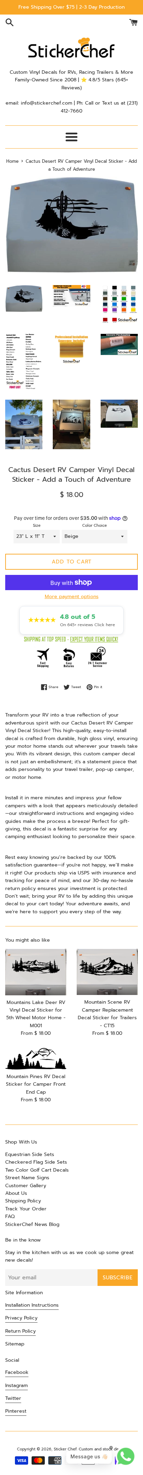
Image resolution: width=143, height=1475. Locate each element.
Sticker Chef (65, 1449)
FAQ (10, 1216)
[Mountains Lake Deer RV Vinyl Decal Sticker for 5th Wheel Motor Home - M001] (35, 972)
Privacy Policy (21, 1318)
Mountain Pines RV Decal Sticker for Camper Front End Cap (36, 1084)
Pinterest (15, 1411)
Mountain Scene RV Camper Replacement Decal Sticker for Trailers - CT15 (107, 1013)
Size (37, 525)
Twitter (13, 1398)
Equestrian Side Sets (29, 1154)
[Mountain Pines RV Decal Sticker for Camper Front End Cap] (35, 1058)
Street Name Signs (27, 1177)
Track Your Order (26, 1208)
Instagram (16, 1385)
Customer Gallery (25, 1185)
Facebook (16, 1372)
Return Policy (20, 1331)
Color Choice (94, 525)
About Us (16, 1193)
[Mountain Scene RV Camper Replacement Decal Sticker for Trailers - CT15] (107, 972)
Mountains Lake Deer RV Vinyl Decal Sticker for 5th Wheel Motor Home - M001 (36, 1014)
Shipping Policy (23, 1201)
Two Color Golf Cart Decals (37, 1170)
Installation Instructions (32, 1305)
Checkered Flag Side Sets (36, 1162)
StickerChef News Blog (32, 1224)
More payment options (72, 596)
